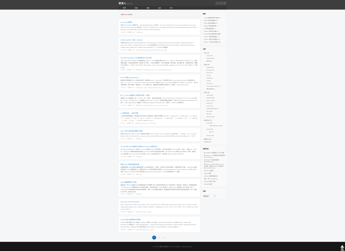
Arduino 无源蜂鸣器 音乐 (211, 176)
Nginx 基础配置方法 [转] (129, 182)
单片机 (208, 61)
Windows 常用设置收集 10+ (211, 36)
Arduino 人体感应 (209, 170)
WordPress (178, 246)
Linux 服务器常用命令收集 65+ (212, 18)
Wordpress (209, 117)
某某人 (126, 3)
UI (207, 81)
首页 (124, 8)
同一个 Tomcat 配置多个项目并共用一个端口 (135, 95)
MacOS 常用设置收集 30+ (211, 20)
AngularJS (209, 67)
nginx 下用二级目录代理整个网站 (132, 131)
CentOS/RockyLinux (144, 50)
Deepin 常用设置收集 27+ (211, 23)
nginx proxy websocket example (130, 202)
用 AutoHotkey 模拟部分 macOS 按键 (214, 153)
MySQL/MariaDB (155, 50)
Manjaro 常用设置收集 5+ (211, 26)
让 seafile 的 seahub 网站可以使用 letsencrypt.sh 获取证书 (139, 146)
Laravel (208, 106)
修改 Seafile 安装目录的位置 (130, 164)
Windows (165, 105)
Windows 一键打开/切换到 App (212, 42)
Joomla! (209, 103)
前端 (147, 8)
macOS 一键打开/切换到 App (212, 39)
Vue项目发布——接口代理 (129, 113)
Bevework (189, 246)
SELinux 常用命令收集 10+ (211, 31)
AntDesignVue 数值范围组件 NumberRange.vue (211, 160)
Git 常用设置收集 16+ (210, 28)
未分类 (206, 142)
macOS (145, 87)
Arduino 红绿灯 (208, 184)
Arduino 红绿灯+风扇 (210, 181)
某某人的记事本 (164, 246)
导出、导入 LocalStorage (210, 179)
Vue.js (148, 123)
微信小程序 (210, 89)
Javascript (209, 70)
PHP (165, 50)
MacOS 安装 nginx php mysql (130, 77)
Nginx (140, 32)
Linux (155, 69)
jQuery (208, 73)
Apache (140, 69)
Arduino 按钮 (207, 173)
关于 (171, 8)
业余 (159, 8)
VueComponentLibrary (212, 86)
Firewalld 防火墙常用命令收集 (130, 220)
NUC (210, 132)
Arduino (209, 55)
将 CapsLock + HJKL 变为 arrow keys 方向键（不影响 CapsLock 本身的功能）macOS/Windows (214, 166)
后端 (136, 8)
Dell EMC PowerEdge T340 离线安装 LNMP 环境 (136, 58)
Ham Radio (209, 58)
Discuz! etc (209, 100)
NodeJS (208, 78)
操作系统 (206, 120)
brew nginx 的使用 (126, 22)
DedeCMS (209, 98)
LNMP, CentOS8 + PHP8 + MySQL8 (132, 40)
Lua (208, 75)
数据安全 (206, 139)
